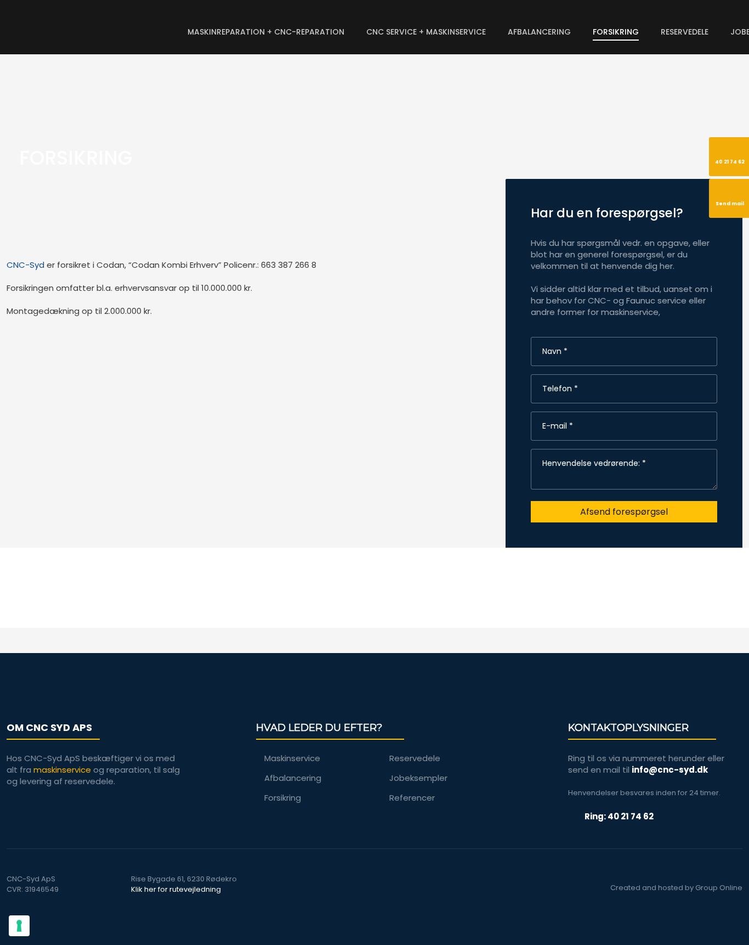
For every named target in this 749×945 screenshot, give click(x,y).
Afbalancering (539, 31)
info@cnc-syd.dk (670, 769)
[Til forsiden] (94, 24)
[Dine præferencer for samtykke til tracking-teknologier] (19, 925)
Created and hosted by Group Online (676, 887)
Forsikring (616, 31)
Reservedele (684, 31)
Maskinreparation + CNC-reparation (266, 31)
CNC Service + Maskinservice (426, 31)
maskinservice (62, 769)
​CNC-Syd (25, 265)
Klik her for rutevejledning (176, 889)
